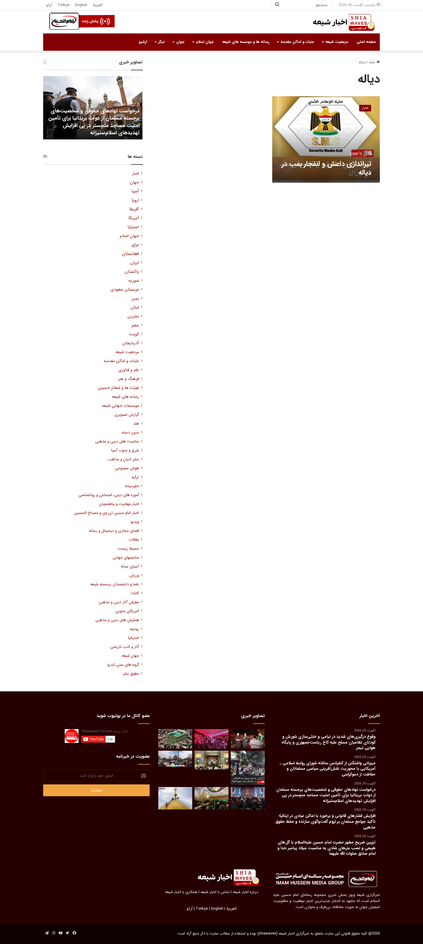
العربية (97, 5)
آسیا (135, 191)
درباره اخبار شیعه (245, 892)
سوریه (133, 281)
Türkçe (63, 5)
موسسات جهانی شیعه (120, 406)
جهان (180, 42)
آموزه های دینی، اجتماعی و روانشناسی (108, 495)
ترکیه (135, 477)
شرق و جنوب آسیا (125, 450)
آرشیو (143, 42)
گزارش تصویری (127, 415)
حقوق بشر (131, 674)
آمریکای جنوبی (127, 611)
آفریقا (134, 209)
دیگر (161, 42)
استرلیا (133, 227)
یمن (135, 299)
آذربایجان (130, 343)
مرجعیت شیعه (336, 42)
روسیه (134, 629)
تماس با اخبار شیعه (215, 892)
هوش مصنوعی (127, 468)
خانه (372, 62)
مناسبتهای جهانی (126, 558)
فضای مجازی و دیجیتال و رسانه (114, 531)
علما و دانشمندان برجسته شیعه (114, 584)
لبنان (135, 307)
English (81, 5)
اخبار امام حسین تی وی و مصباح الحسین (106, 513)
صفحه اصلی (366, 42)
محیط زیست (128, 549)
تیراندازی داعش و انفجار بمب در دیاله (326, 168)
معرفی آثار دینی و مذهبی (119, 602)
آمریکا (133, 218)
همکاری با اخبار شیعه (181, 892)
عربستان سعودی (124, 290)
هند (136, 424)
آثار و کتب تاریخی (124, 647)
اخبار (135, 174)
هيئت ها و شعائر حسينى (118, 388)
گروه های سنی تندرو (123, 665)
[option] (92, 107)
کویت (134, 334)
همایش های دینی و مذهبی (117, 620)
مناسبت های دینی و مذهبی (117, 441)
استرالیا (133, 638)
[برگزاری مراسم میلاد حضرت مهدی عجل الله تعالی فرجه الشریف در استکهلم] (211, 738)
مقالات (134, 540)
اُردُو (49, 5)
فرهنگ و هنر (128, 379)
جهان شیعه (130, 656)
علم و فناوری (128, 370)
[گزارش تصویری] (248, 768)
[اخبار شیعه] (338, 22)
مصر (135, 325)
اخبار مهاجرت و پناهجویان (119, 504)
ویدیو (135, 522)
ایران (134, 263)
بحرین (133, 316)
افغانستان (130, 254)
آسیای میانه (130, 566)
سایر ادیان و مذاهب (123, 459)
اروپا (135, 200)
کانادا (135, 593)
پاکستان (132, 272)
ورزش (134, 575)
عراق (135, 245)
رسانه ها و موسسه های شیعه (245, 42)
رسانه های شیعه (125, 397)
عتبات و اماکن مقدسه (297, 42)
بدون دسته (130, 433)
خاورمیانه (132, 486)
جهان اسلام (205, 42)
